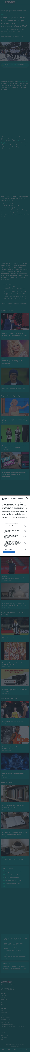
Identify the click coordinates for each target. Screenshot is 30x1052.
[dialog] (15, 526)
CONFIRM (9, 552)
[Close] (27, 498)
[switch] (25, 526)
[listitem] (15, 523)
